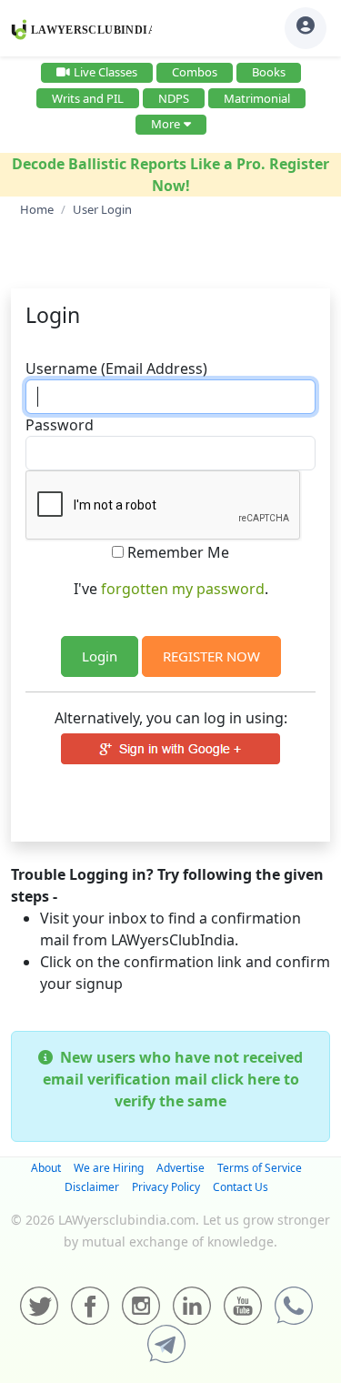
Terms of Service (259, 1168)
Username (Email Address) (116, 368)
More (165, 124)
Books (269, 72)
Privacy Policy (166, 1187)
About (46, 1168)
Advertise (180, 1168)
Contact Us (240, 1187)
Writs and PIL (88, 98)
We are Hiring (109, 1168)
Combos (194, 72)
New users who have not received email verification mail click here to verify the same (173, 1079)
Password (59, 425)
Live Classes (105, 72)
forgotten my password (183, 589)
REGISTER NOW (211, 656)
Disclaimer (92, 1187)
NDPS (173, 98)
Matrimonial (257, 98)
